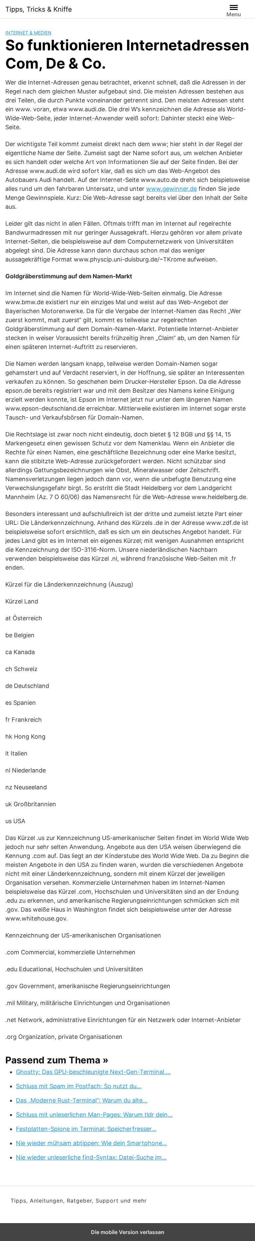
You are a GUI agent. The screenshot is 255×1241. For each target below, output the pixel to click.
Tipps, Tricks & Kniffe (38, 9)
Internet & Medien (28, 32)
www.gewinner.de (171, 188)
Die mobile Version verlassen (127, 1232)
